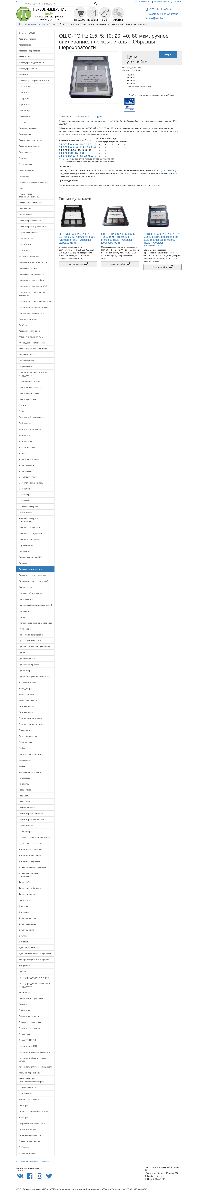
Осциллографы (26, 586)
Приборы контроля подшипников (34, 646)
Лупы (21, 411)
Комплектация (82, 116)
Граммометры (25, 208)
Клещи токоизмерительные (32, 336)
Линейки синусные (27, 399)
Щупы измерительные (29, 947)
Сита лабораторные (28, 736)
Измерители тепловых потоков (33, 306)
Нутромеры (24, 551)
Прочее (22, 971)
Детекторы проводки (28, 232)
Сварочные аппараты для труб (33, 1123)
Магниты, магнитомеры (30, 429)
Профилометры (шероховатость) (34, 676)
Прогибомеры (25, 670)
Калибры (23, 324)
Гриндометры (25, 214)
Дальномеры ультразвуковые (32, 226)
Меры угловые (25, 470)
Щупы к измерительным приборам (35, 953)
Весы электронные (28, 128)
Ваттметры (24, 1004)
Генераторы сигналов (29, 1016)
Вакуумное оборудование (31, 998)
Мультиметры (25, 512)
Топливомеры (25, 831)
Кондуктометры (26, 366)
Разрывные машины (28, 682)
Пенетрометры (26, 598)
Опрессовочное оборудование (33, 1111)
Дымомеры (24, 250)
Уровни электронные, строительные (29, 874)
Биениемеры (25, 110)
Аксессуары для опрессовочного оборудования (34, 985)
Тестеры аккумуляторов (30, 1135)
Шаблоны (23, 905)
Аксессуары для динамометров (34, 977)
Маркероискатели (27, 1087)
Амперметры (25, 992)
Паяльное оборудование (30, 592)
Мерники (23, 452)
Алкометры (24, 74)
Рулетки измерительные (30, 718)
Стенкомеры (25, 759)
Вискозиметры (25, 152)
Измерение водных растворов (33, 262)
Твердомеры (25, 789)
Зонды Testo (24, 1033)
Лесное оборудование (29, 381)
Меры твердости (26, 464)
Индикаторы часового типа (31, 312)
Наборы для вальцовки (30, 1099)
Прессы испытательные (30, 640)
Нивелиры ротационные (30, 533)
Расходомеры (25, 688)
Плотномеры (25, 628)
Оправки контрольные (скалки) (33, 580)
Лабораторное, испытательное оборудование (33, 374)
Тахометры (24, 783)
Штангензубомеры (27, 917)
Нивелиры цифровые (29, 539)
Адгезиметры (25, 56)
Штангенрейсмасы (27, 923)
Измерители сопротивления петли (35, 300)
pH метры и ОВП (27, 32)
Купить (168, 55)
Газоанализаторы (27, 169)
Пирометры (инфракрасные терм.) (35, 604)
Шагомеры (24, 911)
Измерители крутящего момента (34, 1051)
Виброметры (25, 134)
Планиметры (25, 610)
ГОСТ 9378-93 (168, 170)
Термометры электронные (31, 819)
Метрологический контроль (31, 482)
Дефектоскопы (26, 238)
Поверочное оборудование (31, 634)
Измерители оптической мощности (35, 1066)
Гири (21, 187)
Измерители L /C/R (28, 1045)
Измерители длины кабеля (31, 280)
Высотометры (25, 163)
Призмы (22, 652)
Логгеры (22, 405)
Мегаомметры (25, 440)
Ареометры (24, 92)
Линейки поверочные (29, 393)
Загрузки (98, 116)
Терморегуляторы (27, 1129)
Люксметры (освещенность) (32, 417)
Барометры (24, 104)
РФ (139, 67)
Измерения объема (28, 268)
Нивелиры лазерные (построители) (28, 520)
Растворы (23, 1117)
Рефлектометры (26, 706)
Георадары (24, 175)
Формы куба (24, 882)
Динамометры (25, 244)
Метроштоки (24, 488)
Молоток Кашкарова (28, 506)
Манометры (24, 434)
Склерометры (25, 741)
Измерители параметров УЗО (33, 286)
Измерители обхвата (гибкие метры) (32, 1059)
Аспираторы (24, 98)
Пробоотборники (27, 658)
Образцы (23, 563)
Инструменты (25, 965)
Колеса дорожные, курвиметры (33, 348)
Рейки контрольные (28, 700)
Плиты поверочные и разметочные (35, 622)
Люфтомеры (25, 423)
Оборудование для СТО (30, 557)
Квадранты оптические (29, 330)
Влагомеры (24, 157)
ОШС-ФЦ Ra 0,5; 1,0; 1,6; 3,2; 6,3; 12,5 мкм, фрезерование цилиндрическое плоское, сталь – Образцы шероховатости (161, 239)
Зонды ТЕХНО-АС (27, 1039)
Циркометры (25, 899)
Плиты (22, 616)
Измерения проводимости (31, 274)
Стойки (22, 765)
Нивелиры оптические (29, 527)
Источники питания (28, 318)
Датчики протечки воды (30, 1022)
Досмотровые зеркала (29, 1028)
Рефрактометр (26, 712)
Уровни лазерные (27, 1153)
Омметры (23, 1105)
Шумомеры (24, 941)
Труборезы (24, 1147)
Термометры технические (31, 813)
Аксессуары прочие (28, 68)
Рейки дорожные (26, 694)
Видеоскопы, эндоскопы (30, 140)
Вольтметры (24, 1010)
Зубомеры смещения (29, 256)
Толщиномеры (26, 825)
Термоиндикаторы (27, 807)
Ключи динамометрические (32, 342)
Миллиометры (25, 1093)
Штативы (23, 935)
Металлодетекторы (28, 476)
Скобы (22, 747)
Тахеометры (24, 777)
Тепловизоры (25, 801)
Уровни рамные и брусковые (32, 867)
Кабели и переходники (29, 1072)
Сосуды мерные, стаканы (31, 753)
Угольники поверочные (29, 861)
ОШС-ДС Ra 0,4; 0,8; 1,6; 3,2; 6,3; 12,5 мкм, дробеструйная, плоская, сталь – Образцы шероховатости (77, 238)
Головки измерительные (30, 202)
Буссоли (23, 122)
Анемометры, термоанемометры (34, 80)
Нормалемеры (26, 545)
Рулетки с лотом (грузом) (31, 724)
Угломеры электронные (30, 855)
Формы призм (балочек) (30, 887)
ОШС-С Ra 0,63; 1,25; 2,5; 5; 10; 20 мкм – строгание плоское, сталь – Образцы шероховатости (118, 238)
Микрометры (25, 494)
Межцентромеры (27, 446)
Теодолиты (24, 795)
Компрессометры (27, 360)
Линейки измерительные (30, 387)
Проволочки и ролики (29, 664)
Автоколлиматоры (27, 38)
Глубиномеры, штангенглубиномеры (29, 195)
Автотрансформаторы (29, 50)
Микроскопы (24, 500)
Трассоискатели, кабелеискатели (34, 837)
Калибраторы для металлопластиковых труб (31, 1080)
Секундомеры (25, 730)
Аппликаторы (25, 86)
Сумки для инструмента (30, 771)
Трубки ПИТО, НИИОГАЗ (30, 843)
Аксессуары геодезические (31, 62)
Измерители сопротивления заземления (32, 293)
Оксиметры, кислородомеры (32, 575)
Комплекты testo (26, 354)
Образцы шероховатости (30, 569)
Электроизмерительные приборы (34, 959)
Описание (66, 116)
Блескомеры (25, 116)
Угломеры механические (30, 849)
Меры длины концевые (30, 458)
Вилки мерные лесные (29, 146)
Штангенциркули (26, 929)
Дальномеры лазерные (30, 220)
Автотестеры (25, 44)
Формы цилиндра (27, 893)
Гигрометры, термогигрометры (33, 181)
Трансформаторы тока (29, 1141)
